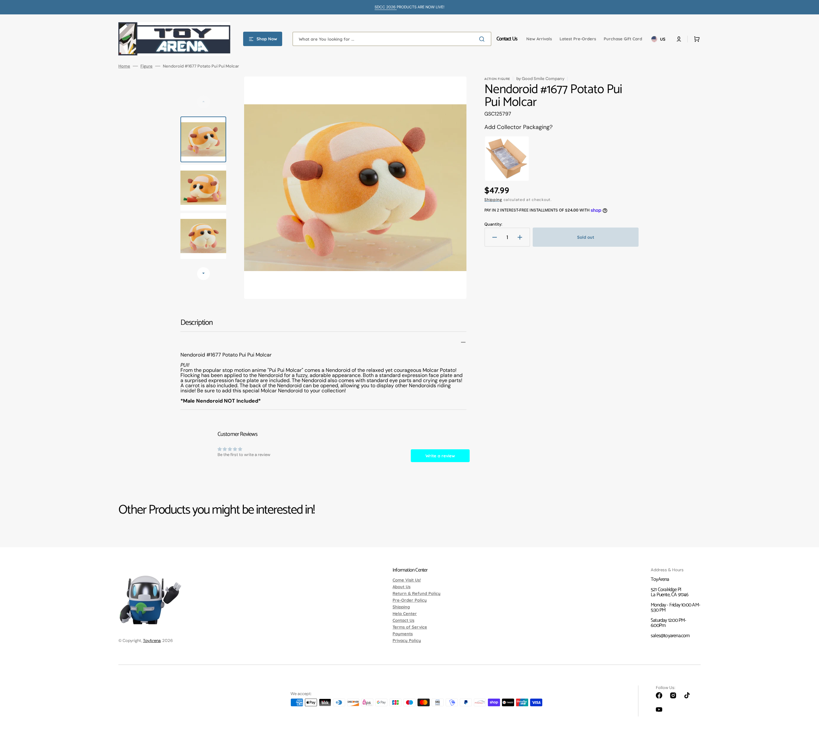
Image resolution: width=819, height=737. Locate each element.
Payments (403, 633)
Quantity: (493, 224)
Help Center (405, 613)
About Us (401, 586)
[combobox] (391, 39)
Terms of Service (410, 626)
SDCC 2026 (386, 7)
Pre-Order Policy (410, 600)
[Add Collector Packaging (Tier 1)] (506, 158)
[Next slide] (203, 273)
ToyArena (152, 640)
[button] (679, 39)
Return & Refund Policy (417, 593)
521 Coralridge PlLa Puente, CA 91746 (669, 592)
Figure (146, 66)
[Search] (483, 39)
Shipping (493, 199)
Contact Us (403, 620)
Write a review (440, 455)
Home (124, 66)
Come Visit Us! (407, 580)
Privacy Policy (407, 640)
